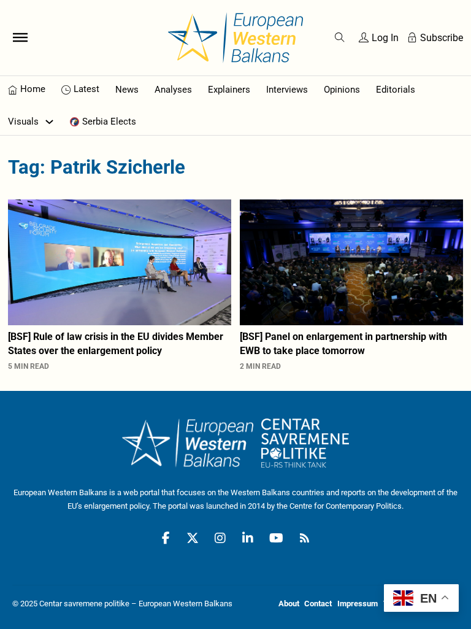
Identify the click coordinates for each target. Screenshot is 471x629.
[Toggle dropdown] (49, 121)
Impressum (357, 603)
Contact (318, 603)
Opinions (342, 89)
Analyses (173, 89)
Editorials (395, 89)
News (127, 89)
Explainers (229, 89)
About (288, 603)
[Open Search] (340, 37)
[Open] (20, 37)
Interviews (287, 89)
